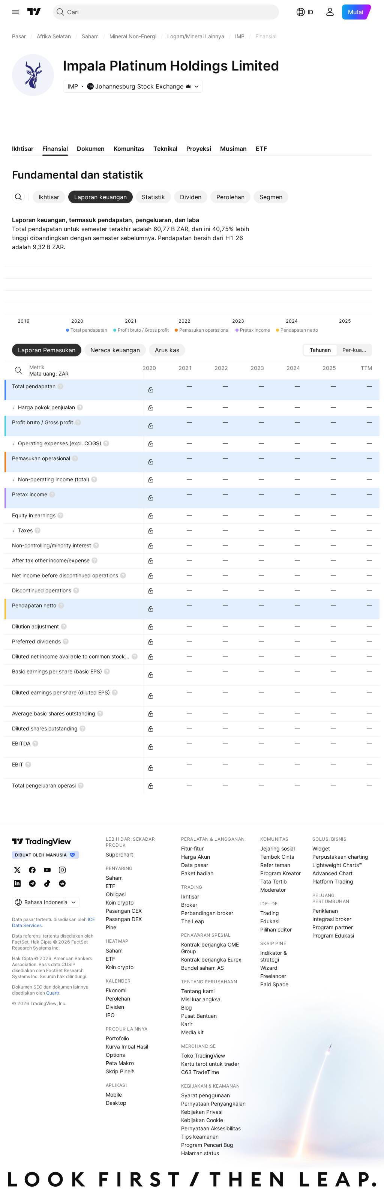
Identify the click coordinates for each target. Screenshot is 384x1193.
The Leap (192, 921)
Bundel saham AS (202, 968)
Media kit (192, 1032)
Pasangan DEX (124, 919)
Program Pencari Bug (207, 1145)
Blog (186, 1007)
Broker (189, 905)
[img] (188, 86)
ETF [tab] (261, 148)
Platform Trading (332, 881)
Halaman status (200, 1153)
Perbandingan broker (207, 913)
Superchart (119, 854)
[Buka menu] (15, 12)
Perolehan (118, 998)
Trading (269, 913)
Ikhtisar (190, 896)
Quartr (52, 993)
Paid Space (274, 984)
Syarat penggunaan (205, 1095)
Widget (321, 848)
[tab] (49, 197)
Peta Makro (120, 1063)
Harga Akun (195, 856)
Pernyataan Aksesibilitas (211, 1128)
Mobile (114, 1094)
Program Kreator (280, 873)
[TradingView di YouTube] (47, 870)
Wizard (269, 968)
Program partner (332, 927)
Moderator (273, 889)
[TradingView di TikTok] (47, 883)
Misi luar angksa (200, 999)
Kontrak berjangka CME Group (210, 947)
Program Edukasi (333, 935)
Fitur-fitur (192, 848)
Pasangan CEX (124, 911)
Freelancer (273, 976)
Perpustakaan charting (340, 856)
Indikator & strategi (273, 956)
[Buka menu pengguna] (330, 12)
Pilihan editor (276, 929)
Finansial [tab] (55, 148)
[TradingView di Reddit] (62, 883)
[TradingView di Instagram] (62, 870)
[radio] (320, 350)
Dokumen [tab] (91, 148)
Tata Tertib (273, 881)
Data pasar (194, 865)
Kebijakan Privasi (201, 1112)
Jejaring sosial (277, 848)
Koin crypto (120, 902)
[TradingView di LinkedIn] (17, 883)
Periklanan (325, 911)
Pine (111, 927)
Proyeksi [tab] (198, 148)
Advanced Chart (332, 873)
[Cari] (18, 370)
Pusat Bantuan (199, 1016)
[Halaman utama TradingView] (34, 12)
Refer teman (275, 865)
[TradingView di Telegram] (32, 883)
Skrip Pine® (120, 1071)
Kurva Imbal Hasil (127, 1046)
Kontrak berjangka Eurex (211, 959)
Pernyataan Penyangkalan (213, 1103)
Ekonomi (116, 990)
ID (311, 12)
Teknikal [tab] (165, 148)
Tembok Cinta (277, 856)
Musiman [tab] (233, 148)
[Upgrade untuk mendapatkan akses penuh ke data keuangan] (151, 390)
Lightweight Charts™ (337, 865)
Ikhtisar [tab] (22, 148)
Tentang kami (197, 991)
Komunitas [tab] (129, 148)
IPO (110, 1015)
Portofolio (117, 1038)
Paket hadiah (197, 873)
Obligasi (116, 894)
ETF (110, 886)
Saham (114, 877)
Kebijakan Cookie (202, 1120)
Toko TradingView (203, 1055)
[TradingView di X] (17, 870)
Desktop (116, 1103)
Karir (186, 1024)
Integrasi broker (331, 919)
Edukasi (269, 921)
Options (115, 1055)
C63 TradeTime (200, 1072)
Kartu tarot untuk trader (210, 1064)
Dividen (115, 1007)
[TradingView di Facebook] (32, 870)
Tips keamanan (200, 1136)
